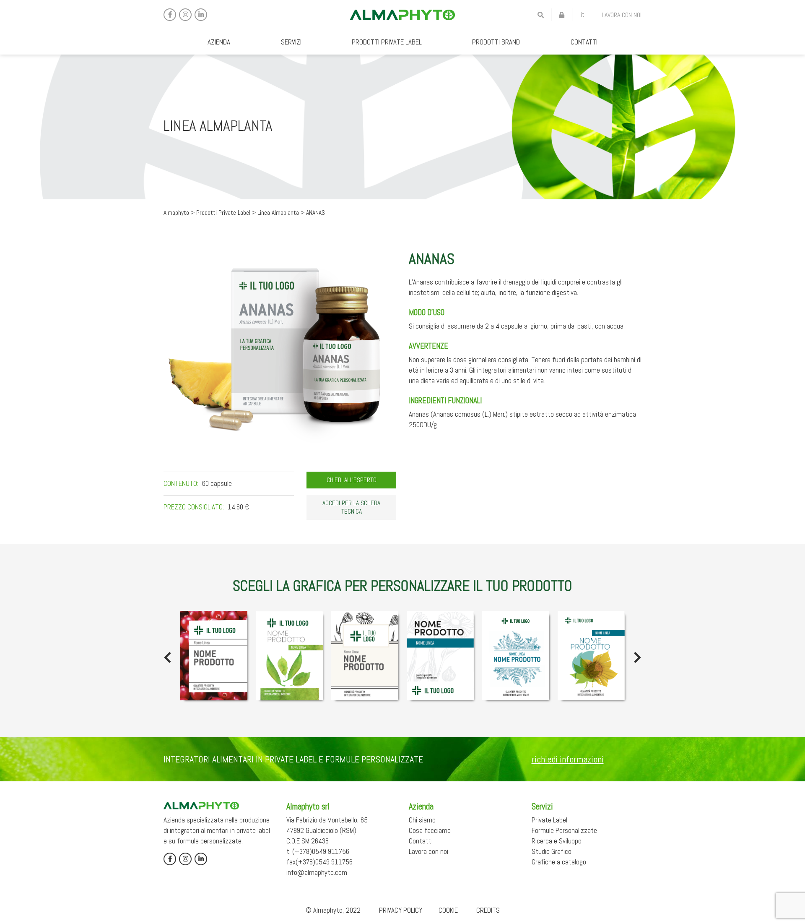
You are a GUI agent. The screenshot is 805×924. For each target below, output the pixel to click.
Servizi (291, 42)
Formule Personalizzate (564, 830)
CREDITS (488, 910)
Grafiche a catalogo (559, 862)
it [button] (582, 14)
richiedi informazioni (568, 759)
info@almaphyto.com (316, 872)
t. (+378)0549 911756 (317, 851)
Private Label (549, 820)
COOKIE (448, 910)
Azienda (219, 42)
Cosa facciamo (430, 830)
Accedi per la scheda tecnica (351, 507)
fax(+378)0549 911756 (319, 862)
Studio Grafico (551, 851)
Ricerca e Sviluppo (557, 841)
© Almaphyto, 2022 (333, 910)
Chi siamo (422, 820)
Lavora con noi (621, 14)
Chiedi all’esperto (352, 480)
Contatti (584, 42)
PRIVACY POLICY (400, 910)
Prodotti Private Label (387, 42)
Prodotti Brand (496, 42)
